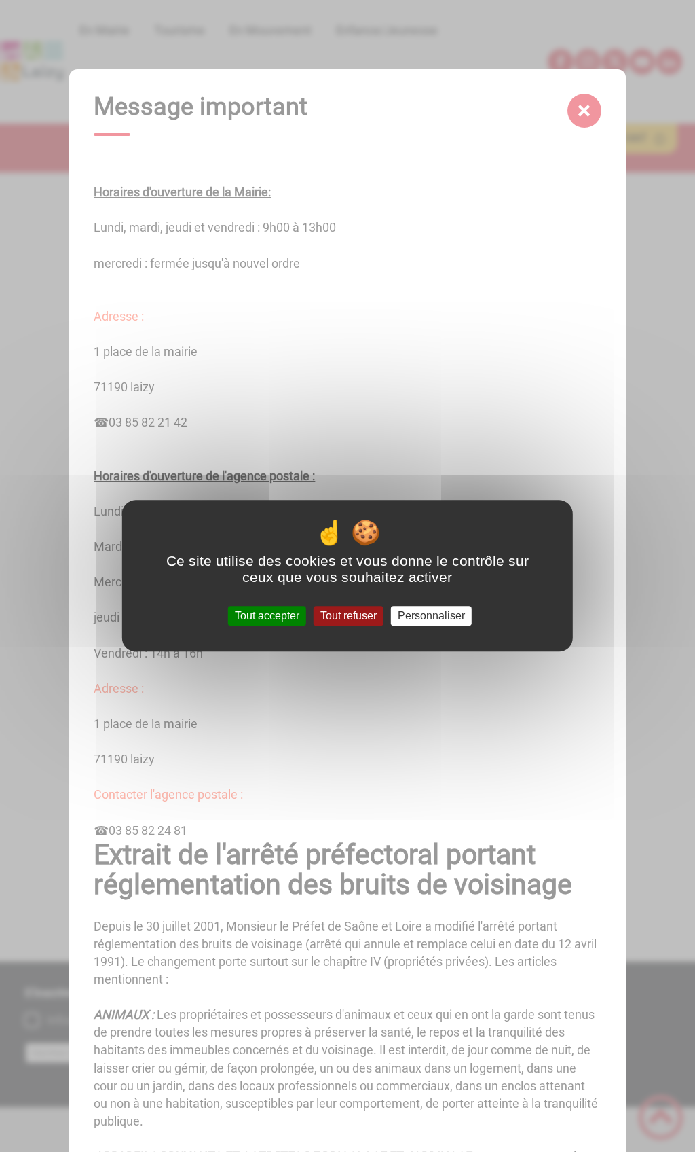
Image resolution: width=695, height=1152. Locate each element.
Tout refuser (348, 616)
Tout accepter (267, 616)
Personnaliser (431, 616)
